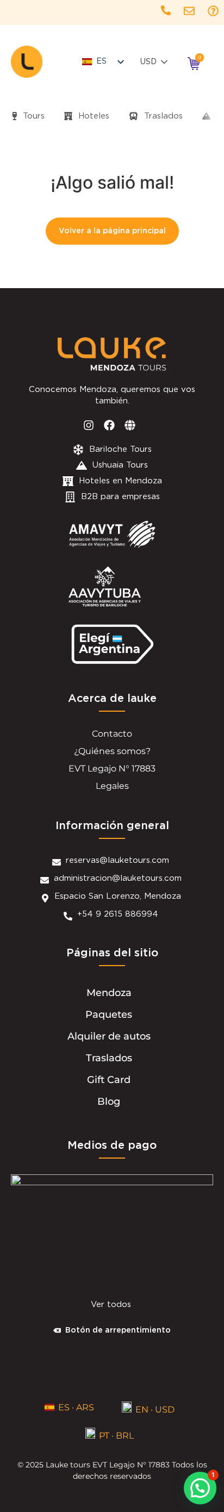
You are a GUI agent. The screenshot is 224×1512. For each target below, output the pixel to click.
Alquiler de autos (109, 1036)
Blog (108, 1101)
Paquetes (108, 1015)
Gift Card (108, 1080)
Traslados (162, 116)
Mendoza (109, 993)
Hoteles (92, 116)
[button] (200, 1488)
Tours (32, 116)
